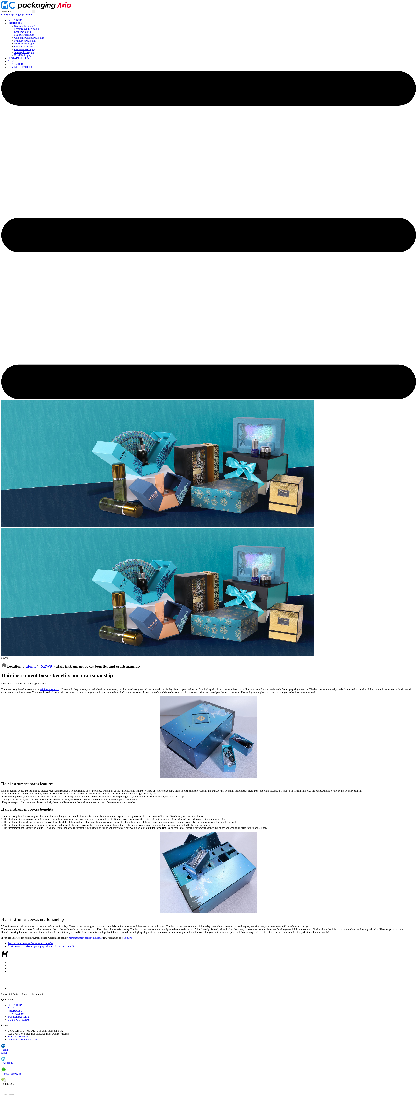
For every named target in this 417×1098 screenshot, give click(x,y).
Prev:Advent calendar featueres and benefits (30, 943)
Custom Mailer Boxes (25, 46)
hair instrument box (49, 689)
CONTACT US (16, 64)
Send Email (4, 1051)
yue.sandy (7, 1062)
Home (31, 666)
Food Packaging (22, 55)
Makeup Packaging (24, 34)
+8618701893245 (11, 1073)
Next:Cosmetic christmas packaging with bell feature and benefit (41, 946)
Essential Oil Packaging (26, 29)
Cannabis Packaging (24, 49)
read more (127, 937)
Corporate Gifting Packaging (29, 37)
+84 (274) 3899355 (18, 1036)
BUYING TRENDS (21, 67)
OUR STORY (15, 20)
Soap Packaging (22, 31)
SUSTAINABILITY (18, 58)
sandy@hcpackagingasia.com (16, 14)
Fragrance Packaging (25, 40)
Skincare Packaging (24, 26)
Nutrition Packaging (24, 43)
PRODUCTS (15, 23)
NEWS (11, 61)
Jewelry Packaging (24, 52)
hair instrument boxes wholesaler (85, 937)
